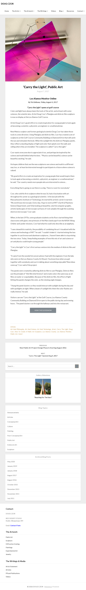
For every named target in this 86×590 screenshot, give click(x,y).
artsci (54, 329)
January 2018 (12, 471)
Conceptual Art (12, 422)
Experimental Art (12, 551)
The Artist (16, 11)
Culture (10, 426)
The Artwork (28, 11)
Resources (70, 11)
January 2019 (12, 466)
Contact (80, 11)
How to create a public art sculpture (28, 332)
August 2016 (12, 480)
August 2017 (12, 475)
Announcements (13, 412)
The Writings (42, 11)
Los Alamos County (49, 332)
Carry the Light (62, 329)
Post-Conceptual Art (14, 436)
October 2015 (12, 485)
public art (14, 334)
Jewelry (8, 554)
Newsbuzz (48, 587)
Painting (10, 431)
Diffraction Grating (13, 544)
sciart (20, 334)
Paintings (9, 547)
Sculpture (10, 449)
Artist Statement (11, 566)
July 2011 (10, 498)
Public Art (11, 440)
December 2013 (13, 489)
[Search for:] (43, 366)
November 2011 (13, 494)
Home (7, 11)
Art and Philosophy (17, 329)
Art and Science (30, 329)
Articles (13, 327)
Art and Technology (44, 329)
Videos (53, 11)
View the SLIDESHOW (43, 310)
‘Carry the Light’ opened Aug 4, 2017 (43, 355)
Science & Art (12, 445)
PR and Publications (13, 573)
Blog (61, 11)
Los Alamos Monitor (64, 332)
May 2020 (11, 462)
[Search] (77, 366)
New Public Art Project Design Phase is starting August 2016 (43, 347)
